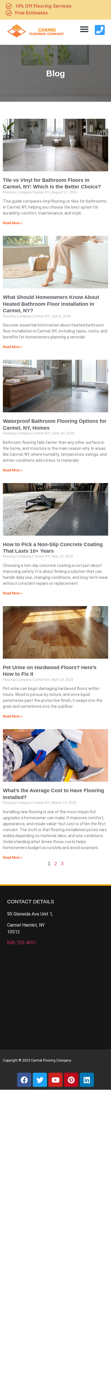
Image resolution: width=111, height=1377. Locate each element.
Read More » (12, 223)
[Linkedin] (87, 1080)
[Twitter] (40, 1080)
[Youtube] (55, 1080)
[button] (84, 29)
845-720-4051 (21, 942)
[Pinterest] (71, 1080)
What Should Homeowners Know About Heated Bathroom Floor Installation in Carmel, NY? (51, 303)
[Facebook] (24, 1080)
